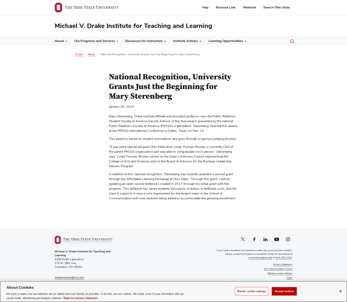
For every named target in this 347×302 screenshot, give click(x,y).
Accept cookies (284, 291)
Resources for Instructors (144, 41)
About (59, 41)
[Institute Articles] (199, 42)
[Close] (340, 291)
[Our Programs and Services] (116, 42)
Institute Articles (185, 41)
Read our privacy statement (80, 297)
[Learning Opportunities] (244, 42)
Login (289, 277)
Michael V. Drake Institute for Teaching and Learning (133, 25)
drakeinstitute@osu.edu (69, 277)
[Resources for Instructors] (164, 42)
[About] (65, 42)
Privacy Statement (282, 264)
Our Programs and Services (94, 41)
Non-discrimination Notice (278, 268)
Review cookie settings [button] (280, 273)
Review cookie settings (251, 291)
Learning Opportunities (225, 41)
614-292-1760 (284, 257)
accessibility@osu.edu (260, 257)
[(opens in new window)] (84, 240)
